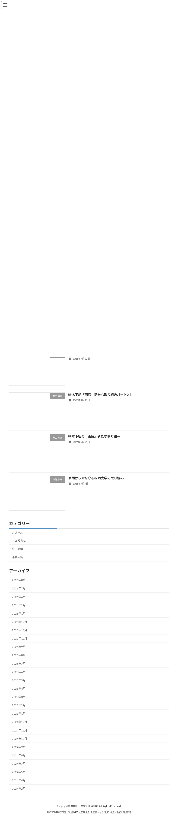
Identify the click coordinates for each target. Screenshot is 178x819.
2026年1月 (18, 613)
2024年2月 (18, 788)
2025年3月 (18, 697)
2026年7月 (18, 588)
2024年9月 (18, 747)
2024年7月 (18, 763)
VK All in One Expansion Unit (115, 811)
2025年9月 (18, 647)
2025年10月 (19, 638)
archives (17, 532)
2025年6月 (18, 672)
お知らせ (20, 540)
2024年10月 (19, 738)
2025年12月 (19, 622)
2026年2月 (18, 605)
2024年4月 (18, 780)
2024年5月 (18, 772)
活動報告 (17, 557)
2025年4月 (18, 688)
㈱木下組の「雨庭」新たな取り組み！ (96, 436)
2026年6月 (18, 597)
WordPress (66, 811)
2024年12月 (19, 722)
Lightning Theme (88, 811)
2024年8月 (18, 755)
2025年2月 (18, 705)
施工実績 (17, 549)
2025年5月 (18, 680)
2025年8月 (18, 655)
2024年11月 (19, 730)
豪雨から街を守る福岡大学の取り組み (96, 478)
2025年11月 (19, 630)
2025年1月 (18, 713)
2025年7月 (18, 663)
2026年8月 (18, 580)
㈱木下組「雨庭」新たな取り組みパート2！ (100, 395)
